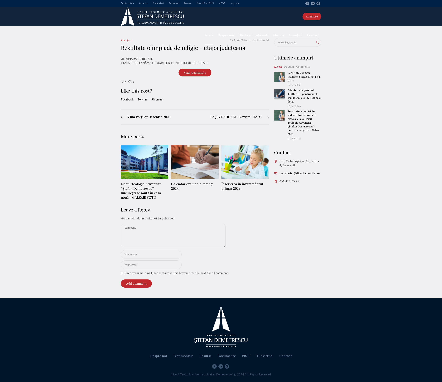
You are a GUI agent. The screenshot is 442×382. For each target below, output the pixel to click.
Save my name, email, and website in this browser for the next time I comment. (176, 273)
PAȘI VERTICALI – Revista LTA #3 (236, 116)
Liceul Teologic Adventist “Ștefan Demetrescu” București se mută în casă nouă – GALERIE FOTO (141, 191)
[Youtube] (313, 3)
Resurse (206, 356)
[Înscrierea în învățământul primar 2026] (245, 162)
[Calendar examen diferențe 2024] (195, 162)
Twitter (142, 99)
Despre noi (158, 356)
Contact (285, 356)
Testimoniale (183, 356)
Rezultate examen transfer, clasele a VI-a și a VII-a (303, 76)
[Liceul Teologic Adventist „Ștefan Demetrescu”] (221, 328)
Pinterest (157, 99)
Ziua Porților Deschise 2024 (149, 116)
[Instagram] (318, 3)
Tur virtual (264, 356)
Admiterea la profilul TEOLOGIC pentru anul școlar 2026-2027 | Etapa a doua (304, 95)
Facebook (127, 99)
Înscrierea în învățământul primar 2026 (242, 186)
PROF (246, 356)
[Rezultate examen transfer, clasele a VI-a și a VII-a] (279, 77)
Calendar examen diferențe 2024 (192, 186)
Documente (227, 356)
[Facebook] (307, 3)
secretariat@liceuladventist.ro (299, 173)
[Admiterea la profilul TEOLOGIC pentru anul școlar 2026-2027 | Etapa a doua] (279, 94)
